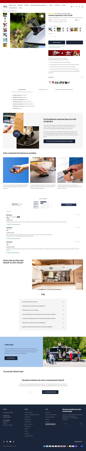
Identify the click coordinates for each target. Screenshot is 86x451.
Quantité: (50, 33)
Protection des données (50, 414)
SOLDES (63, 5)
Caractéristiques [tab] (22, 89)
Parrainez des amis (29, 436)
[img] (9, 215)
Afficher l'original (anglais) (13, 252)
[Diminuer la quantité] (50, 36)
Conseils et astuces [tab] (43, 89)
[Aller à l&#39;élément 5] (5, 35)
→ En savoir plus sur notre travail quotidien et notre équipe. (59, 141)
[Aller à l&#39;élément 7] (5, 45)
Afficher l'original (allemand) (14, 224)
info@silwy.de (6, 415)
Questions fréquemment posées (32, 414)
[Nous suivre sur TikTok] (13, 441)
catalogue (27, 433)
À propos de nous (13, 8)
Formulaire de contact (8, 412)
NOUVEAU (26, 5)
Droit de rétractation (50, 417)
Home (4, 11)
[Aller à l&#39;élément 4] (5, 30)
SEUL (21, 8)
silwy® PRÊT (27, 417)
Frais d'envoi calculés (58, 21)
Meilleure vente (12, 5)
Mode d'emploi (28, 419)
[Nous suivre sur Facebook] (4, 441)
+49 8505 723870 (7, 417)
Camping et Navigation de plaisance (38, 5)
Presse (26, 431)
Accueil (50, 5)
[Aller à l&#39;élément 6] (5, 40)
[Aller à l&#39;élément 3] (5, 25)
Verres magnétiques (11, 11)
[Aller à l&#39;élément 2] (5, 20)
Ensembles (20, 5)
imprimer (47, 421)
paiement (47, 419)
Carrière (26, 429)
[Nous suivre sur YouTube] (10, 441)
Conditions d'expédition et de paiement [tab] (64, 89)
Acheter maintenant (74, 42)
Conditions (47, 412)
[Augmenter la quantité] (55, 36)
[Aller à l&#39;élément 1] (5, 15)
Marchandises (28, 421)
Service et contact (29, 424)
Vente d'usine (28, 426)
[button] (72, 7)
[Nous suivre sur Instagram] (7, 441)
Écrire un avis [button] (69, 204)
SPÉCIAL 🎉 (57, 5)
